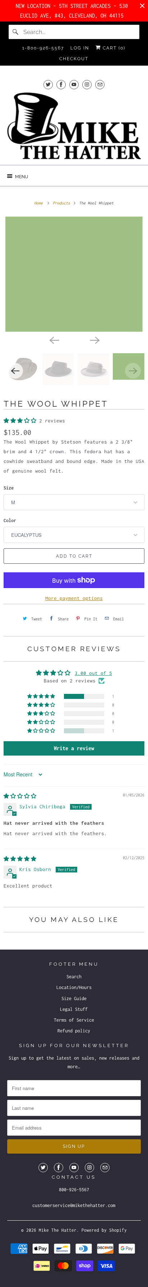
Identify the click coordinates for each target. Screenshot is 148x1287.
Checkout (73, 58)
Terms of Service (74, 1020)
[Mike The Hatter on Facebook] (61, 84)
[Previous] (54, 339)
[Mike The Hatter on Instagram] (87, 84)
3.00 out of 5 (93, 673)
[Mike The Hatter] (73, 126)
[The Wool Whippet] (74, 274)
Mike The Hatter (58, 1230)
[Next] (94, 339)
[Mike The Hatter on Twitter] (48, 84)
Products (62, 203)
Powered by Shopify (104, 1230)
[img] (20, 796)
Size (9, 488)
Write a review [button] (74, 748)
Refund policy (73, 1030)
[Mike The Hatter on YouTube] (74, 84)
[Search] (16, 32)
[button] (21, 421)
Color (10, 520)
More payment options (74, 598)
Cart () (113, 48)
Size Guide (74, 998)
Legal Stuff (74, 1009)
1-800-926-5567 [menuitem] (43, 48)
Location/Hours (74, 987)
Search (74, 976)
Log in (79, 48)
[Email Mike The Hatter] (100, 84)
